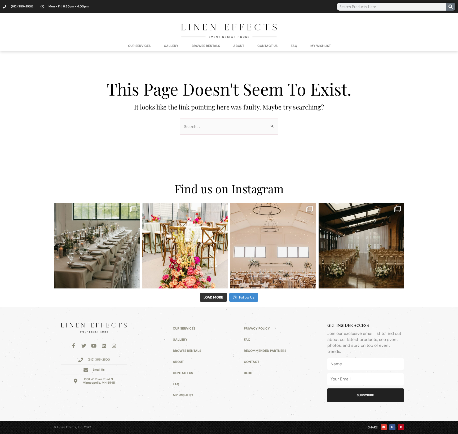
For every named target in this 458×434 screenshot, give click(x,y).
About (238, 46)
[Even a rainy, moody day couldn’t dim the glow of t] (97, 245)
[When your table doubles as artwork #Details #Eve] (185, 245)
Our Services (139, 46)
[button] (384, 427)
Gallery (171, 46)
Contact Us (267, 46)
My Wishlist (320, 46)
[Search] (450, 7)
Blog (248, 373)
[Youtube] (93, 345)
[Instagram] (114, 345)
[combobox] (391, 7)
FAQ (294, 46)
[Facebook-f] (73, 345)
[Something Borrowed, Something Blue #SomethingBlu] (273, 245)
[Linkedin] (104, 345)
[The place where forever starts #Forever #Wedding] (361, 245)
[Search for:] (229, 126)
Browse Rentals (206, 46)
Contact (251, 362)
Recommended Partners (265, 351)
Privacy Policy (257, 328)
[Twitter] (83, 345)
